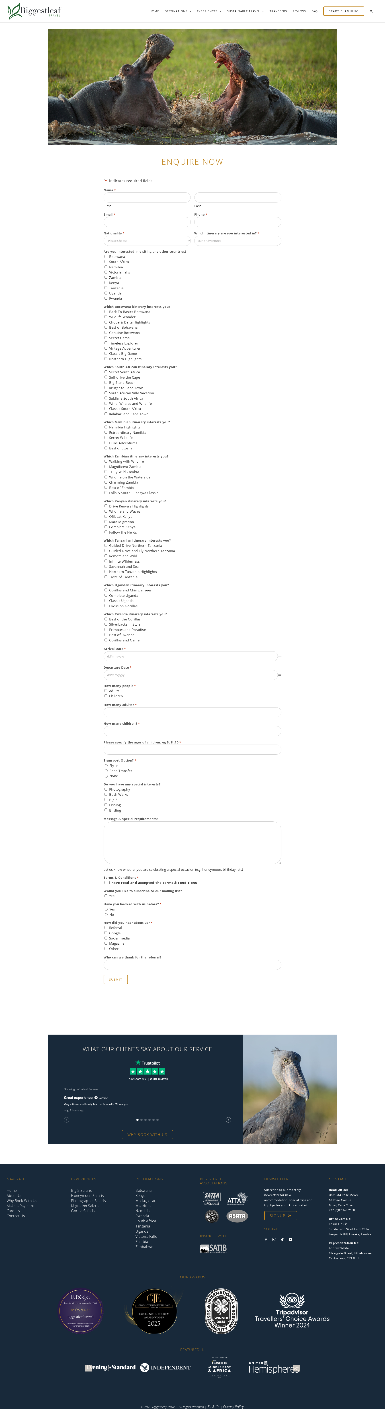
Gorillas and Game (124, 640)
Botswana (117, 256)
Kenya (114, 282)
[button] (371, 11)
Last (197, 206)
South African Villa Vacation (131, 393)
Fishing (115, 805)
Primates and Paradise (127, 629)
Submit (115, 979)
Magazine (117, 943)
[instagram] (274, 1239)
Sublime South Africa (126, 398)
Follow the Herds (123, 532)
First (107, 206)
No (111, 914)
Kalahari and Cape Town (129, 414)
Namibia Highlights (124, 427)
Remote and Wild (123, 556)
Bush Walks (118, 794)
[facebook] (266, 1239)
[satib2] (213, 1246)
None (113, 776)
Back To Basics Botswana (129, 311)
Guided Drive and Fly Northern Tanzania (142, 551)
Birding (115, 810)
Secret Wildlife (121, 437)
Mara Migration (121, 522)
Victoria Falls (119, 272)
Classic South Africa (125, 408)
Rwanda (115, 298)
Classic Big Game (123, 353)
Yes (112, 896)
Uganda (115, 293)
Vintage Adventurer (125, 348)
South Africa (119, 261)
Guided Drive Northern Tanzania (135, 545)
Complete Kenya (122, 527)
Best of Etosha (121, 448)
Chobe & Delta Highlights (129, 322)
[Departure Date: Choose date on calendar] (279, 675)
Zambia (115, 277)
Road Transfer (120, 770)
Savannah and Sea (124, 566)
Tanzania (116, 288)
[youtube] (291, 1239)
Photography (119, 789)
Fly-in (114, 765)
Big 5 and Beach (122, 382)
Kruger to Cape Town (126, 388)
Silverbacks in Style (125, 624)
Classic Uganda (121, 600)
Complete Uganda (123, 595)
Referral (115, 927)
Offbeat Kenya (121, 516)
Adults (114, 691)
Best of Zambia (121, 487)
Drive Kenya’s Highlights (129, 506)
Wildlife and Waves (124, 511)
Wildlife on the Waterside (130, 477)
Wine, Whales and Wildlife (130, 403)
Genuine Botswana (124, 332)
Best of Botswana (123, 327)
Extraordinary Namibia (127, 432)
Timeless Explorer (123, 343)
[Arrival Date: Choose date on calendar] (279, 656)
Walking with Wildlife (126, 461)
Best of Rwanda (122, 634)
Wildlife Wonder (122, 317)
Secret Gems (119, 338)
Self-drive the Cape (124, 377)
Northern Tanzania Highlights (133, 571)
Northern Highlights (125, 359)
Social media (119, 938)
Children (116, 696)
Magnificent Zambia (125, 466)
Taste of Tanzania (123, 577)
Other (114, 948)
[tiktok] (282, 1239)
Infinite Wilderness (124, 561)
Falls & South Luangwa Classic (133, 493)
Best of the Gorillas (125, 619)
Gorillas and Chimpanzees (130, 590)
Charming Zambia (123, 482)
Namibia (116, 267)
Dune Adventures (123, 443)
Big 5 (113, 799)
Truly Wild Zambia (124, 472)
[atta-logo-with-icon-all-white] (237, 1193)
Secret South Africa (124, 372)
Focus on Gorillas (123, 606)
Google (115, 933)
